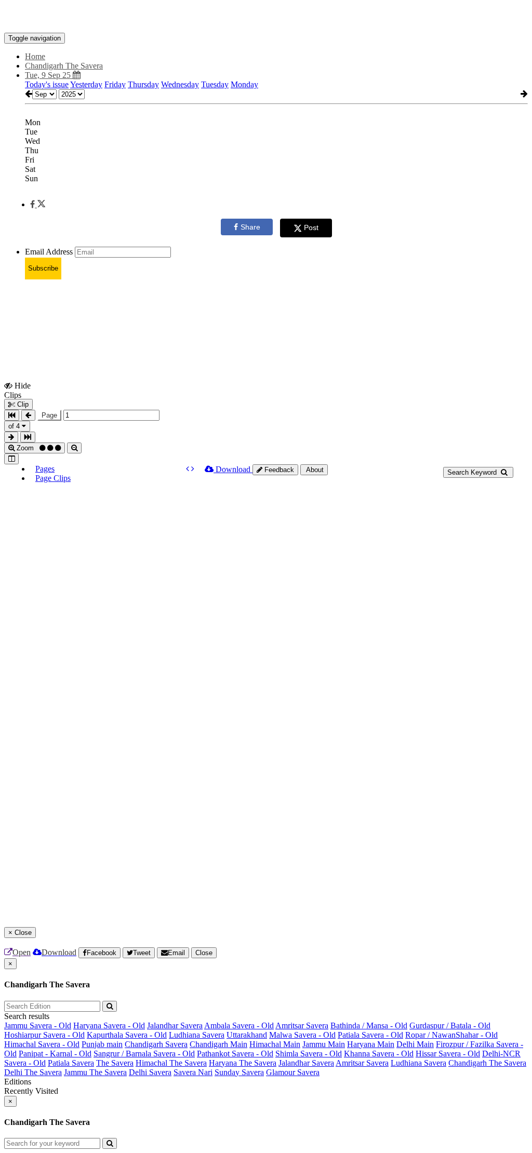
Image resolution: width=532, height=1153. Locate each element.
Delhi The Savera (33, 1072)
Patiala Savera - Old (370, 1034)
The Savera (115, 1062)
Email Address (49, 251)
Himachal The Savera (171, 1062)
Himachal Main (274, 1044)
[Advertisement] (193, 311)
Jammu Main (323, 1044)
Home (35, 56)
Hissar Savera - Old (448, 1053)
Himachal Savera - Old (41, 1044)
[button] (37, 204)
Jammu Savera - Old (37, 1025)
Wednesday (180, 84)
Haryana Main (370, 1044)
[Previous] (188, 468)
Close (203, 953)
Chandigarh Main (218, 1044)
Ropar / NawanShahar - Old (451, 1034)
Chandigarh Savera (156, 1044)
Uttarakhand (247, 1034)
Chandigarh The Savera (487, 1062)
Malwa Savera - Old (302, 1034)
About (314, 470)
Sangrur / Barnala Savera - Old (144, 1053)
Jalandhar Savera (175, 1025)
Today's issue (47, 84)
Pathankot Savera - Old (235, 1053)
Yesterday (86, 84)
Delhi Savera (150, 1072)
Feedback (278, 470)
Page (49, 415)
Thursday (143, 84)
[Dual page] (11, 458)
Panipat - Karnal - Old (55, 1053)
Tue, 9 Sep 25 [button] (49, 75)
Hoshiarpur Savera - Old (44, 1034)
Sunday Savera (239, 1072)
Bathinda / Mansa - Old (368, 1025)
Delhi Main (415, 1044)
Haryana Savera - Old (109, 1025)
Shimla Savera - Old (308, 1053)
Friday (115, 84)
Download (233, 469)
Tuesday (215, 84)
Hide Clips (17, 390)
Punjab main (102, 1044)
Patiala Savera (71, 1062)
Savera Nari (193, 1072)
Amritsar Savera (301, 1025)
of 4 (15, 426)
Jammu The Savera (95, 1072)
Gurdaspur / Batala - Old (449, 1025)
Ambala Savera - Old (239, 1025)
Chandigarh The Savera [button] (64, 65)
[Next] (192, 468)
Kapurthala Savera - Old (127, 1034)
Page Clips (53, 478)
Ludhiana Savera (196, 1034)
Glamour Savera (293, 1072)
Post (311, 227)
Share (250, 227)
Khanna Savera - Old (379, 1053)
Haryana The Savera (242, 1062)
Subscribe (43, 268)
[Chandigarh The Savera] (266, 17)
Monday (244, 84)
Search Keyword (473, 472)
